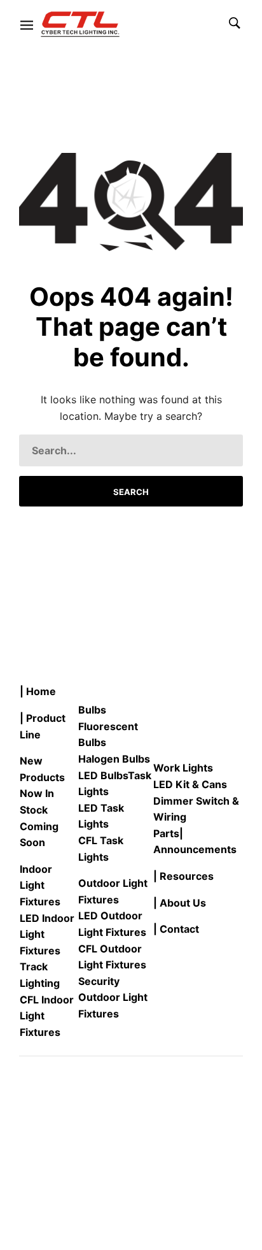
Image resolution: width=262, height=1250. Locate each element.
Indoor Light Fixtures (40, 885)
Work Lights (183, 767)
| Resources (183, 876)
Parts (166, 833)
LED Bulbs (103, 775)
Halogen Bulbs (114, 758)
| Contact (176, 929)
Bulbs (92, 709)
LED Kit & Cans (190, 784)
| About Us (179, 902)
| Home (38, 691)
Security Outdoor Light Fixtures (113, 997)
